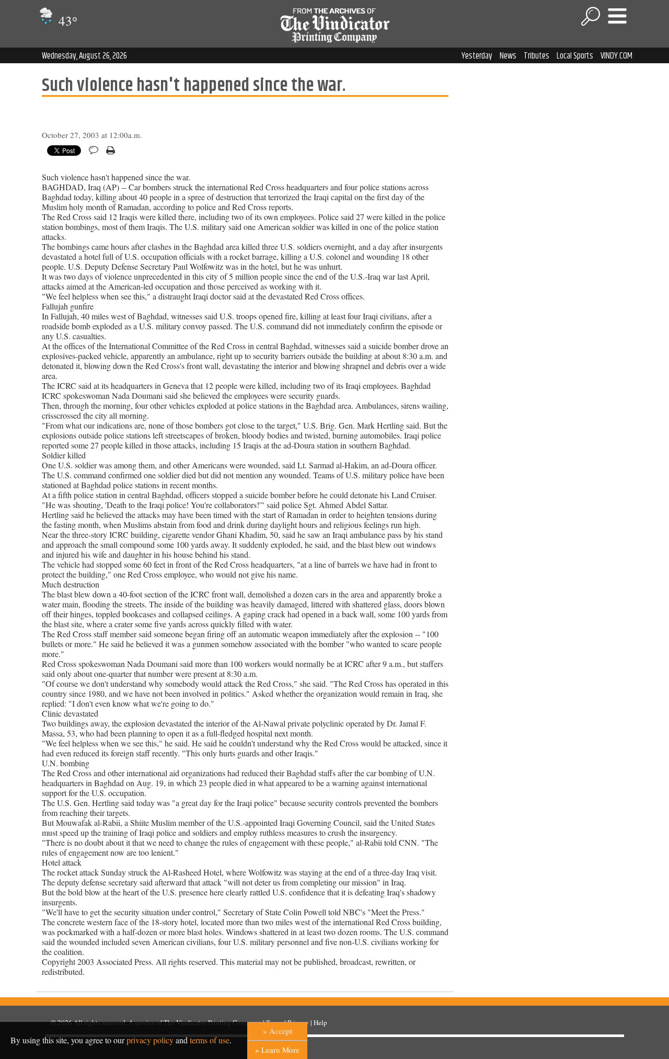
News (508, 56)
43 (66, 20)
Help (320, 1022)
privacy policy (150, 1039)
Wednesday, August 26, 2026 (84, 56)
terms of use (209, 1039)
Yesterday (477, 56)
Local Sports (575, 56)
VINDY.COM (616, 56)
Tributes (536, 56)
